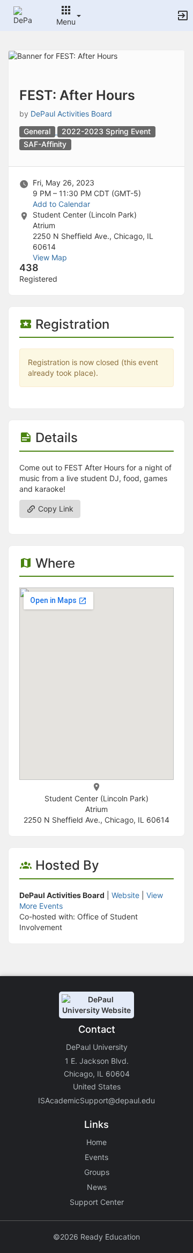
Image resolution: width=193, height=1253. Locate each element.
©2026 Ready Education (96, 1236)
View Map (50, 257)
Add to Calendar (61, 203)
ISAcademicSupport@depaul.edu (96, 1100)
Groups (96, 1172)
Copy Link (54, 508)
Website (125, 895)
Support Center (97, 1201)
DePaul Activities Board (71, 113)
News (97, 1187)
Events (96, 1157)
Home (96, 1142)
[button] (23, 14)
